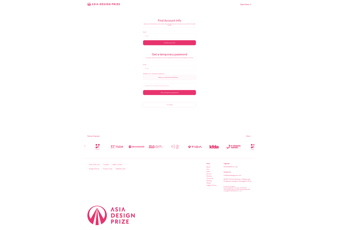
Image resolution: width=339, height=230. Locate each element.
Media (208, 183)
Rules (208, 171)
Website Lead (120, 169)
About (208, 167)
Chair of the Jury (94, 164)
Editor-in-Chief (117, 164)
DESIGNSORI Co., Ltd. (230, 167)
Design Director (94, 169)
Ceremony (209, 178)
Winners (209, 176)
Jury (207, 169)
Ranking (209, 181)
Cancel (170, 105)
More (248, 136)
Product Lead (107, 169)
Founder (106, 164)
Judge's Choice (211, 185)
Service (208, 174)
